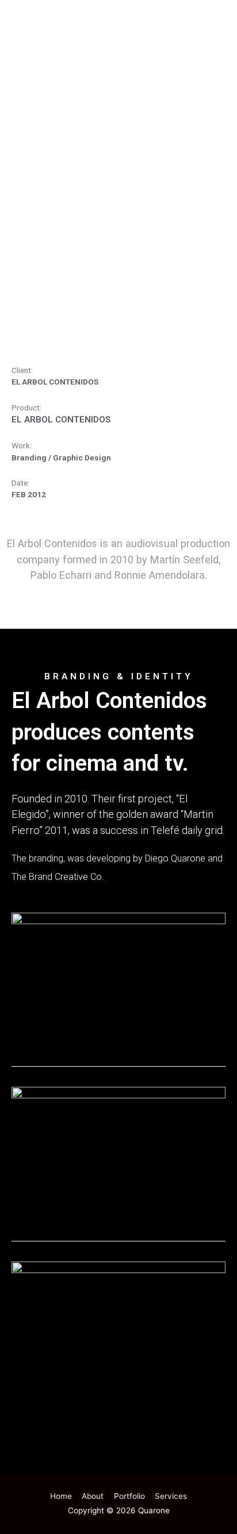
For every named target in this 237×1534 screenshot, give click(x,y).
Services (171, 1496)
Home (61, 1496)
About (93, 1496)
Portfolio (129, 1496)
